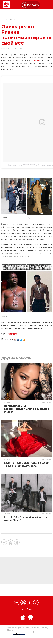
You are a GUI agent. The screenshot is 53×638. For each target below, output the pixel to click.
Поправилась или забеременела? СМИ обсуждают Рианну (26, 409)
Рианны (37, 60)
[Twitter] (20, 339)
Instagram (12, 334)
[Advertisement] (26, 570)
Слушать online (33, 5)
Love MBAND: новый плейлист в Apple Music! (25, 518)
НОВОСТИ (11, 19)
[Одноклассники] (23, 339)
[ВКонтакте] (18, 339)
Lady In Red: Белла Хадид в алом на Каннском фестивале (26, 464)
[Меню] (48, 5)
